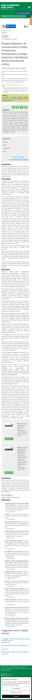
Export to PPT (9, 438)
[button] (29, 7)
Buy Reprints (11, 26)
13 (16, 374)
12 (12, 362)
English (5, 32)
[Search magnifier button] (30, 16)
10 (18, 343)
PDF (27, 26)
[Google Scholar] (11, 511)
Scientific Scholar (10, 668)
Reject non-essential (16, 692)
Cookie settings (16, 688)
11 (15, 350)
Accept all (16, 696)
